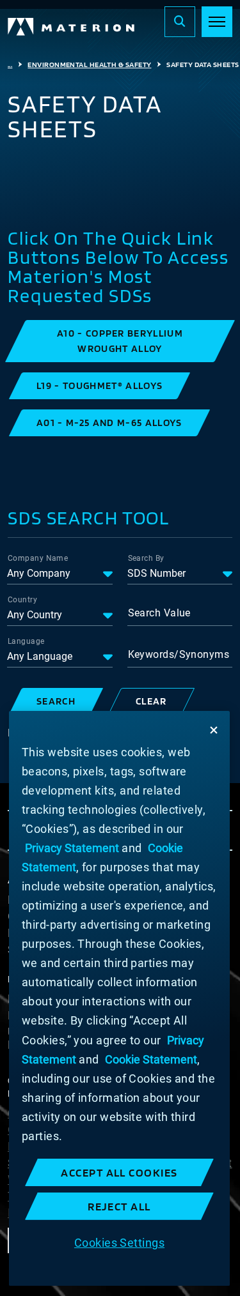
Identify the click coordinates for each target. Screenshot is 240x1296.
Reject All (119, 1206)
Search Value (159, 613)
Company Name (38, 558)
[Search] (179, 21)
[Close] (214, 730)
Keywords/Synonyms (179, 654)
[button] (120, 341)
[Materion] (72, 27)
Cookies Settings (119, 1242)
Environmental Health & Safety (89, 64)
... (10, 64)
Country (22, 599)
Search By (146, 558)
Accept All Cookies (119, 1172)
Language (26, 641)
